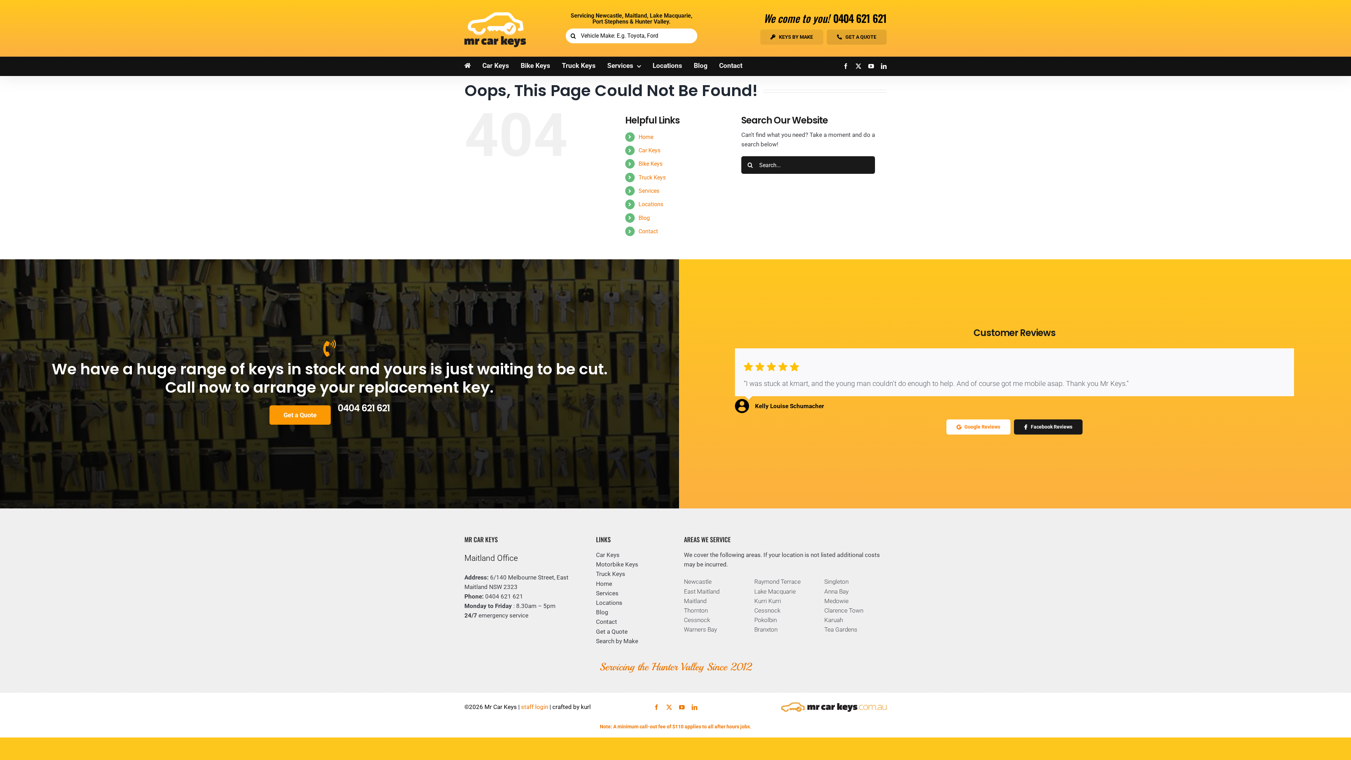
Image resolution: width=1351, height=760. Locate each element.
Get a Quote (612, 631)
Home (646, 137)
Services (649, 191)
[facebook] (846, 66)
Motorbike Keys (617, 564)
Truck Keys (652, 177)
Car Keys (649, 150)
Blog (644, 218)
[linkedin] (884, 66)
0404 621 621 (860, 18)
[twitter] (858, 66)
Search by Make (617, 641)
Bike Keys (650, 163)
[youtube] (871, 66)
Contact (648, 231)
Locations (651, 204)
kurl (586, 706)
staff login (534, 706)
